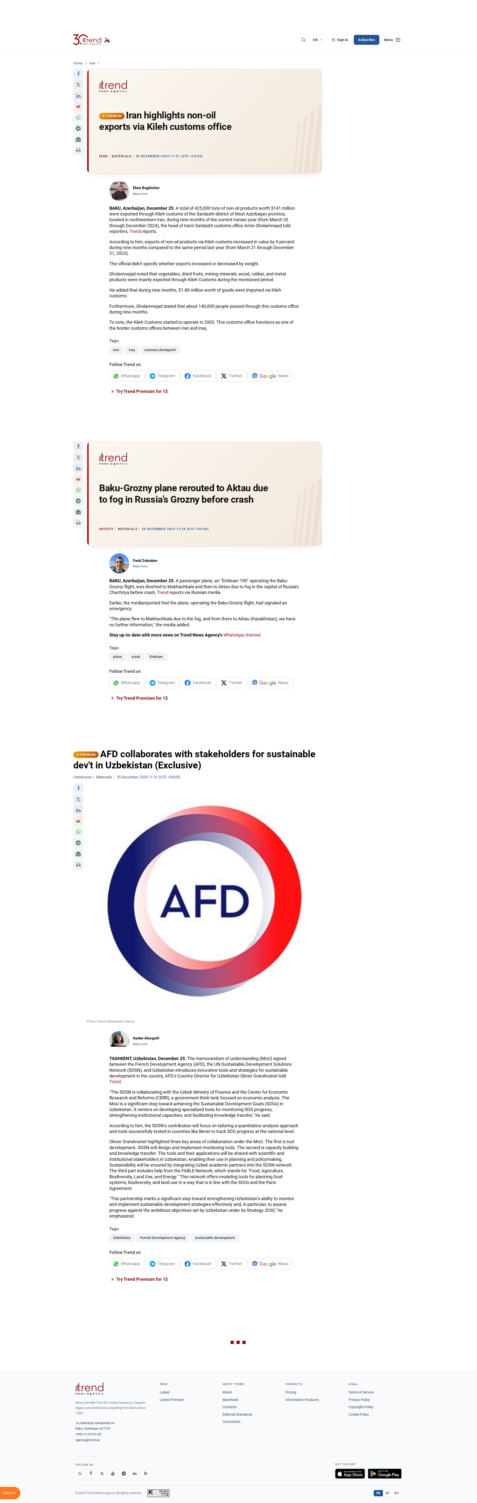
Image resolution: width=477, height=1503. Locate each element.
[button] (78, 74)
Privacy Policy (359, 1400)
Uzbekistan (122, 1238)
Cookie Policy (359, 1414)
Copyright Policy (361, 1407)
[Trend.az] (91, 39)
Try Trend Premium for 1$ (142, 391)
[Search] (303, 40)
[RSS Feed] (145, 1473)
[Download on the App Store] (350, 1474)
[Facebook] (90, 1473)
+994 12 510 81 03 (88, 1434)
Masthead (230, 1400)
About (227, 1392)
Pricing (290, 1392)
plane (117, 657)
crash (135, 657)
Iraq (132, 350)
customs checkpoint (160, 350)
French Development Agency (162, 1238)
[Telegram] (123, 1473)
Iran (116, 350)
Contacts (230, 1407)
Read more (140, 194)
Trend (135, 231)
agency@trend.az (88, 1440)
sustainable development (215, 1238)
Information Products (302, 1400)
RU (397, 1493)
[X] (101, 1473)
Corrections (231, 1422)
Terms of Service (361, 1392)
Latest (165, 1392)
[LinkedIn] (134, 1473)
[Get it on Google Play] (384, 1474)
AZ (388, 1493)
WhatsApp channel (242, 635)
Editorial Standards (237, 1414)
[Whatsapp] (80, 1473)
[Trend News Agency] (89, 1389)
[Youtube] (112, 1473)
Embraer (156, 657)
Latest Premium (172, 1400)
